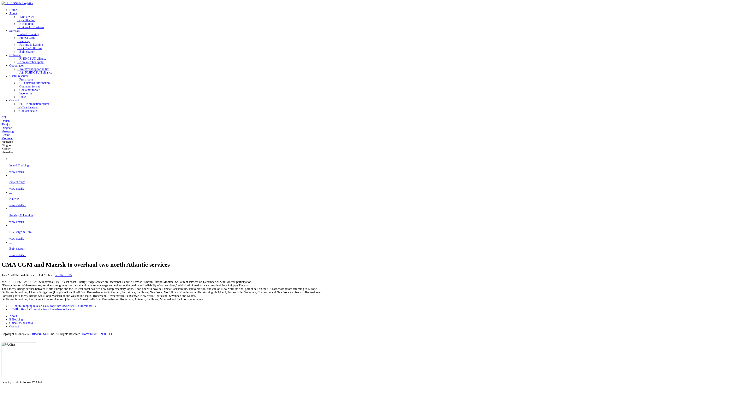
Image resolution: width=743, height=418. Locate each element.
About (13, 13)
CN (4, 117)
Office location (27, 107)
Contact (14, 100)
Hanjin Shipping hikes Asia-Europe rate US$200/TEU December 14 (54, 306)
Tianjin (6, 124)
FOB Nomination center (33, 103)
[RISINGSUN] (17, 3)
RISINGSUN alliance (31, 58)
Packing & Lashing (30, 44)
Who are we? (26, 16)
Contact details (27, 110)
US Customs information (33, 83)
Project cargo (26, 37)
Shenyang (8, 131)
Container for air (28, 90)
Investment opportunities (33, 69)
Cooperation (16, 65)
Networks (15, 55)
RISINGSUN (63, 275)
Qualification (26, 20)
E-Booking (25, 23)
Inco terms (24, 93)
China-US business (21, 323)
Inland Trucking (28, 34)
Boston (6, 134)
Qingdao (7, 127)
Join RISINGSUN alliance (34, 72)
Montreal (7, 138)
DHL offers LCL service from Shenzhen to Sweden (43, 309)
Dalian (6, 120)
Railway (23, 41)
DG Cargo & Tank (29, 48)
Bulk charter (25, 51)
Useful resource (18, 76)
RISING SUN (41, 334)
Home (13, 9)
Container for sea (28, 86)
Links (21, 97)
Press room (25, 79)
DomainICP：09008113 (97, 334)
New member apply (30, 62)
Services (14, 30)
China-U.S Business (30, 27)
